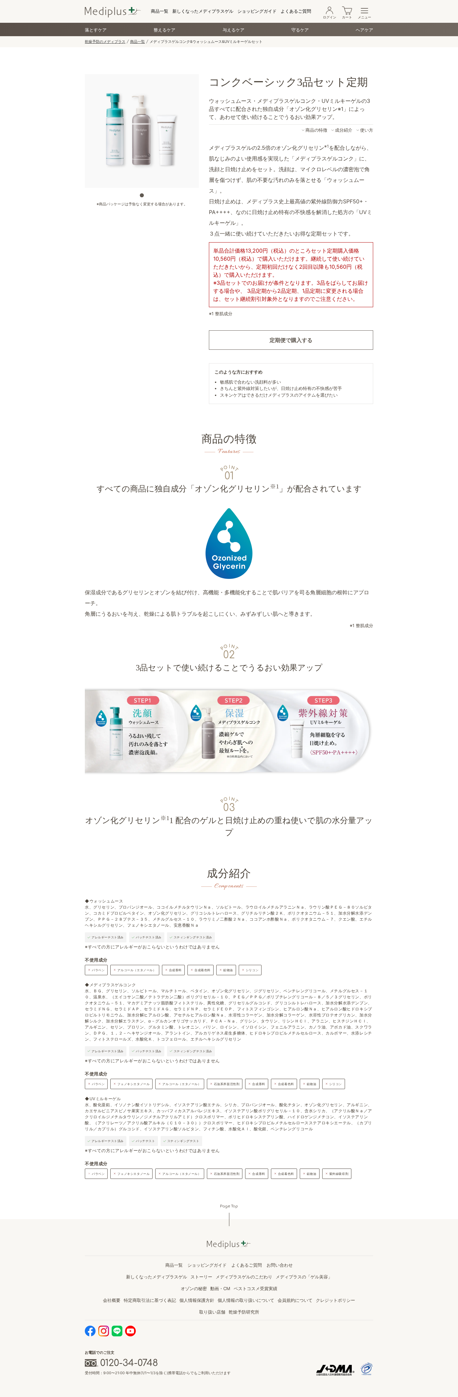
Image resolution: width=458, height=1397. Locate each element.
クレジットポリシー (335, 1300)
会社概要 (111, 1300)
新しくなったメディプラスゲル (202, 11)
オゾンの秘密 (194, 1288)
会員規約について (295, 1300)
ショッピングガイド (257, 11)
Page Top (229, 1206)
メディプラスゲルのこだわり (244, 1276)
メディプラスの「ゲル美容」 (304, 1276)
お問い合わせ (280, 1265)
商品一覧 (159, 11)
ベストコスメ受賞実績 (255, 1288)
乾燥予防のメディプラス (105, 41)
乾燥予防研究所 (244, 1312)
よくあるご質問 (296, 11)
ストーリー (201, 1276)
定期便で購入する (291, 340)
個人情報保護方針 (196, 1300)
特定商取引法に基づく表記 (150, 1300)
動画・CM (220, 1288)
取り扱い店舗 (212, 1312)
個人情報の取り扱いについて (246, 1300)
